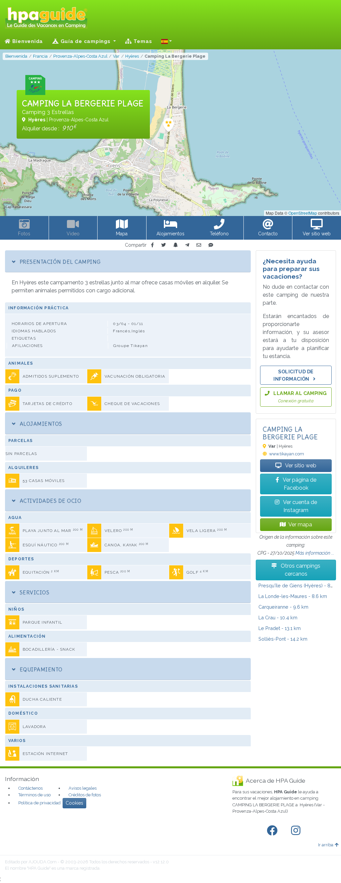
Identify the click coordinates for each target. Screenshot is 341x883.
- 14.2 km (282, 639)
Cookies (74, 803)
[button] (166, 41)
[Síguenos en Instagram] (297, 830)
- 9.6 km (283, 607)
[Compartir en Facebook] (152, 245)
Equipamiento (40, 669)
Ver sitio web (300, 465)
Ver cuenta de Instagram (299, 506)
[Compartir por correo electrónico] (198, 245)
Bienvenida (27, 41)
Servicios (33, 592)
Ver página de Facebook (299, 484)
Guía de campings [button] (85, 41)
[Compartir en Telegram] (187, 245)
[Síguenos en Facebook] (273, 831)
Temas (142, 41)
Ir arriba (325, 844)
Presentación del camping (59, 261)
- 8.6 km (292, 596)
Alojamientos (40, 423)
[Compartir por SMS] (210, 245)
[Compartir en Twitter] (163, 245)
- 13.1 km (279, 628)
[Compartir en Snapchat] (175, 245)
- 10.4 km (277, 617)
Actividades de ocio (49, 500)
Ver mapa (300, 524)
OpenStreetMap (302, 213)
